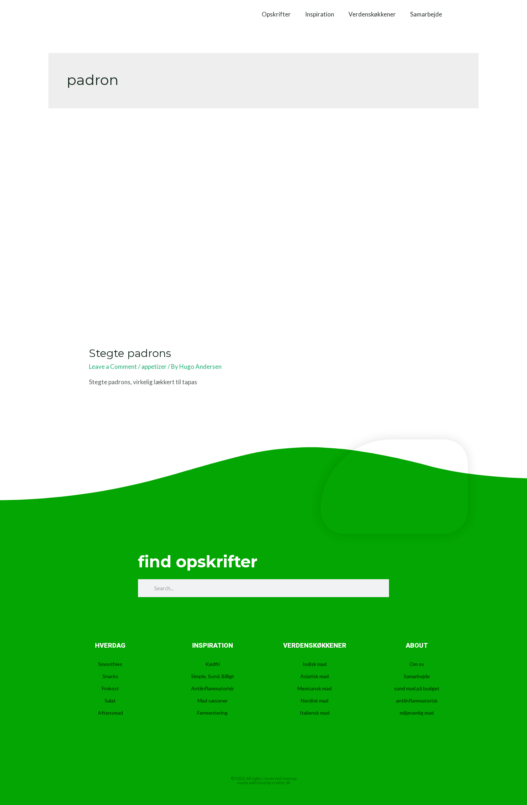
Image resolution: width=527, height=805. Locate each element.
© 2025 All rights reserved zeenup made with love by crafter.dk (263, 780)
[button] (461, 14)
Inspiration (319, 14)
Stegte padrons (130, 353)
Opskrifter (276, 14)
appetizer (154, 366)
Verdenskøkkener (372, 14)
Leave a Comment (113, 366)
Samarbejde (426, 14)
